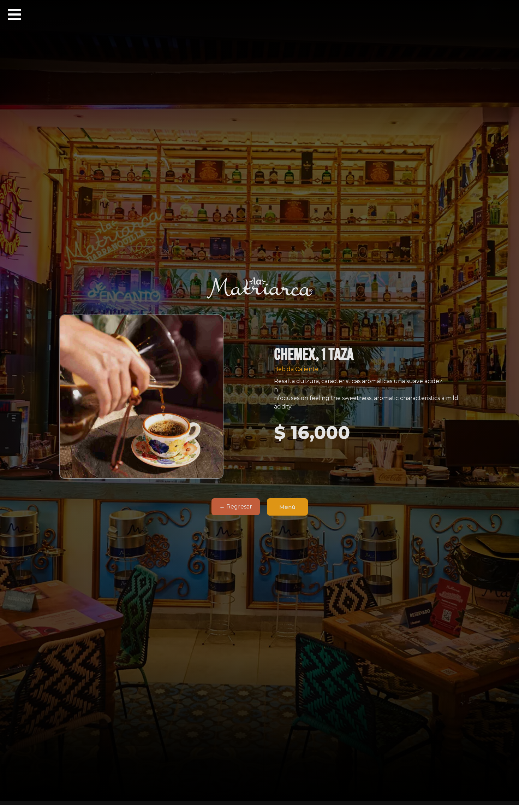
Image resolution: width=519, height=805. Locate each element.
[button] (14, 14)
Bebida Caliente (296, 369)
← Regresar (235, 506)
